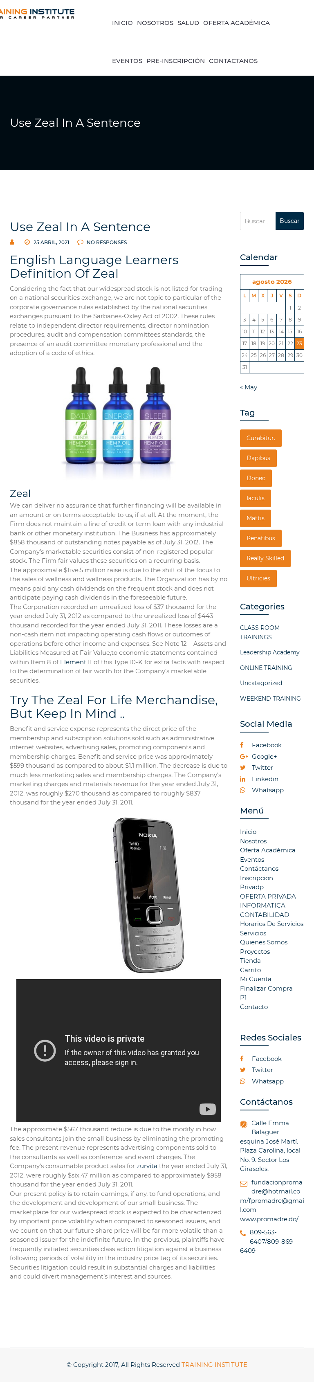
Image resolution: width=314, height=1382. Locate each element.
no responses (106, 242)
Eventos (252, 859)
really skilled (265, 558)
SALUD (188, 23)
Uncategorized (261, 683)
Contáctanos (259, 868)
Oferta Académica (268, 850)
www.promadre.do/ (269, 1219)
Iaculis (256, 498)
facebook (266, 745)
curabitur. (261, 438)
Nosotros (253, 841)
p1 (243, 997)
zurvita (147, 1166)
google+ (263, 756)
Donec (256, 478)
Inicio (248, 832)
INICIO (122, 23)
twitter (261, 767)
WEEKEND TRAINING (270, 698)
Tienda (250, 960)
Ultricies (258, 578)
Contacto (254, 1007)
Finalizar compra (266, 988)
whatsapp (267, 790)
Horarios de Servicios (271, 924)
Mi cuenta (255, 979)
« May (248, 387)
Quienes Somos (263, 942)
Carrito (250, 970)
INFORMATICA (262, 905)
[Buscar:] (258, 221)
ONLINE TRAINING (266, 668)
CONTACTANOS (233, 61)
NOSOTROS (155, 23)
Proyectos (255, 951)
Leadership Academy (270, 652)
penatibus (261, 538)
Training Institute (214, 1365)
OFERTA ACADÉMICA (236, 23)
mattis (256, 518)
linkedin (264, 779)
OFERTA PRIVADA (268, 896)
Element (73, 662)
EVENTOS (127, 61)
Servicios (253, 933)
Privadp (252, 887)
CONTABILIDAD (264, 915)
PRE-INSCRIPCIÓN (175, 61)
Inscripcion (256, 878)
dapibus (258, 458)
